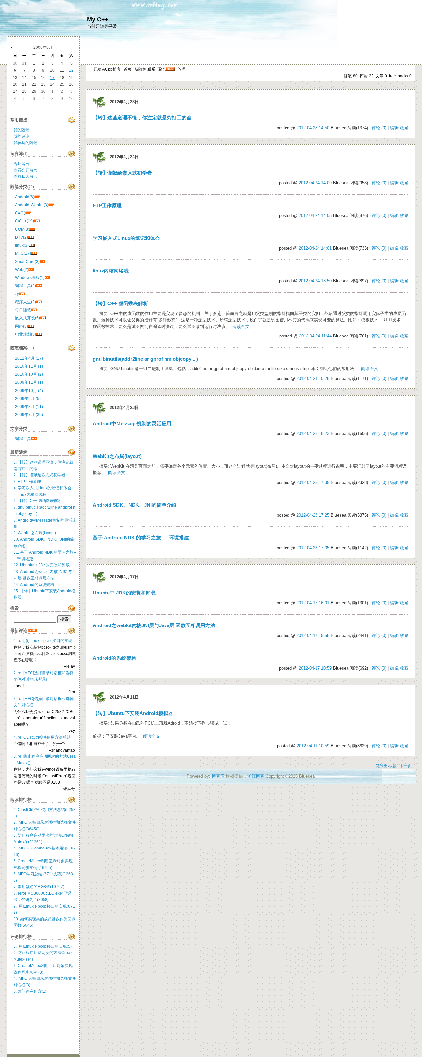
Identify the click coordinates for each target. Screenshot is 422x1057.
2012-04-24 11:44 (315, 336)
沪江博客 (255, 776)
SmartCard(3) (27, 261)
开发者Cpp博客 (107, 69)
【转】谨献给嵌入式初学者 (122, 173)
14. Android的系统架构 (34, 584)
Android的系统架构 (114, 658)
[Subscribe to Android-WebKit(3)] (51, 205)
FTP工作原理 (107, 205)
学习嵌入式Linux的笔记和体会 (126, 238)
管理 (182, 69)
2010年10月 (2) (29, 374)
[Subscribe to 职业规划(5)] (39, 334)
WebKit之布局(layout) (117, 456)
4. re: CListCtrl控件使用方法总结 (42, 737)
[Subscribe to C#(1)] (28, 213)
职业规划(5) (25, 334)
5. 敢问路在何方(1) (30, 991)
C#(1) (20, 213)
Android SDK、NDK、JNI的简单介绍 (134, 505)
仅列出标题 (386, 765)
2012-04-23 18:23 (312, 433)
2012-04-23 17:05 (312, 547)
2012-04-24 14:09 (315, 182)
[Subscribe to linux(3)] (32, 245)
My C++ (97, 19)
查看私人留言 (25, 176)
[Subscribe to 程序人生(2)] (39, 302)
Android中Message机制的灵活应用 (132, 423)
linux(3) (22, 245)
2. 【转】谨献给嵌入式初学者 (39, 475)
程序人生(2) (25, 302)
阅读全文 (241, 326)
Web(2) (21, 269)
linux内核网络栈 (111, 270)
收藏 (404, 127)
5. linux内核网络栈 (30, 494)
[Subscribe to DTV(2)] (31, 237)
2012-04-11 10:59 (313, 745)
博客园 (218, 776)
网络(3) (21, 326)
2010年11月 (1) (29, 366)
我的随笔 (21, 130)
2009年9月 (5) (28, 398)
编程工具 (23, 438)
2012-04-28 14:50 (312, 127)
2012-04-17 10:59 (315, 668)
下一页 (405, 765)
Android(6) (24, 197)
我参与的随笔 (25, 143)
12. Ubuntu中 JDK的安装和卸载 (42, 565)
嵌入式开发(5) (27, 318)
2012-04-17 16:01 (312, 602)
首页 (128, 69)
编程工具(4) (25, 285)
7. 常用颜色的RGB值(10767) (39, 886)
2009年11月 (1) (29, 382)
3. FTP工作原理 (27, 481)
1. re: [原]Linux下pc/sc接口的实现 (43, 640)
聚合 (162, 69)
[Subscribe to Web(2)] (31, 269)
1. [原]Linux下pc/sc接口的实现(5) (43, 946)
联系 (151, 69)
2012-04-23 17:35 (312, 482)
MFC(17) (23, 253)
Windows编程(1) (30, 277)
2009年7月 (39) (29, 414)
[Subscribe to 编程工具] (34, 438)
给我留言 (21, 163)
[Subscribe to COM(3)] (32, 229)
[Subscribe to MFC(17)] (34, 253)
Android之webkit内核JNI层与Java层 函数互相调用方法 (154, 625)
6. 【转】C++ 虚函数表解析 (38, 500)
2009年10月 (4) (29, 390)
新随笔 (140, 69)
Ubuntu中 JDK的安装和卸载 (124, 592)
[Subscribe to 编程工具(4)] (39, 285)
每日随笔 (23, 310)
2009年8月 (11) (29, 406)
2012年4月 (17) (29, 358)
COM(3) (22, 229)
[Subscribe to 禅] (22, 294)
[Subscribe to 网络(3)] (31, 326)
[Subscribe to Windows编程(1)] (47, 277)
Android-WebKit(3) (31, 205)
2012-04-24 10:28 (312, 378)
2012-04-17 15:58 (312, 635)
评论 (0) (379, 127)
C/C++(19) (24, 221)
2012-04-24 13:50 (315, 280)
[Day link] (99, 101)
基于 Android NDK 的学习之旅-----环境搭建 (141, 537)
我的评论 (21, 136)
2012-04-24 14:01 (315, 248)
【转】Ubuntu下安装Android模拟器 (133, 713)
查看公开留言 (25, 170)
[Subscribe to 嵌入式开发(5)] (43, 318)
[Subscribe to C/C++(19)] (37, 221)
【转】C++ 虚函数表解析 (120, 303)
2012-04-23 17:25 (312, 515)
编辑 (394, 127)
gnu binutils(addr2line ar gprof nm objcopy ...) (145, 359)
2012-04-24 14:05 (315, 215)
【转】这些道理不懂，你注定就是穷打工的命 (142, 117)
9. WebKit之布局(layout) (35, 533)
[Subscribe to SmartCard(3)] (42, 261)
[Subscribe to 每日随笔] (34, 310)
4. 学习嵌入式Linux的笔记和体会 (42, 488)
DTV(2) (21, 237)
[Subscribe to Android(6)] (37, 197)
